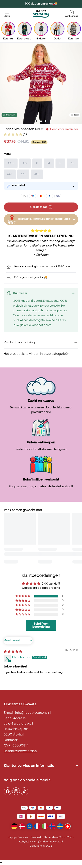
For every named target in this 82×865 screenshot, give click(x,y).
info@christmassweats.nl (48, 842)
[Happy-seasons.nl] (41, 13)
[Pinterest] (16, 791)
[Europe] (30, 826)
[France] (37, 826)
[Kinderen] (41, 28)
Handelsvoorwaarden (20, 751)
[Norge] (52, 826)
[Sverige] (60, 826)
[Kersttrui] (8, 28)
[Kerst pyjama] (24, 28)
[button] (13, 134)
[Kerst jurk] (73, 28)
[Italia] (45, 826)
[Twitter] (24, 791)
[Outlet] (57, 28)
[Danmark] (22, 826)
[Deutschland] (14, 826)
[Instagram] (7, 791)
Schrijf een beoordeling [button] (41, 625)
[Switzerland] (68, 826)
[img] (13, 651)
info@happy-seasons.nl (33, 713)
